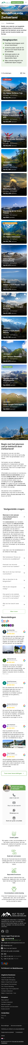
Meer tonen (14, 611)
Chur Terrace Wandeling (7, 986)
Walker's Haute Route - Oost (8, 993)
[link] (14, 811)
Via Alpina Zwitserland (7, 991)
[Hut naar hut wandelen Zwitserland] (14, 914)
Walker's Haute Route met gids (9, 982)
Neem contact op (17, 2)
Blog (2, 1017)
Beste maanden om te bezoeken (9, 1006)
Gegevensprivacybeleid (7, 1032)
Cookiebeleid (19, 1032)
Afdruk (3, 1035)
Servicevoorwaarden (16, 1025)
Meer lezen (5, 673)
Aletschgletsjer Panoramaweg (8, 984)
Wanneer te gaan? (6, 1004)
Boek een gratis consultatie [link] (14, 821)
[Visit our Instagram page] (7, 931)
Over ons (3, 1015)
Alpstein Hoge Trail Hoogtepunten (10, 988)
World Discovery (18, 968)
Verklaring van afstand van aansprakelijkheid (12, 1029)
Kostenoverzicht (5, 1008)
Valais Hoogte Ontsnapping (8, 979)
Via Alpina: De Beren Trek (7, 977)
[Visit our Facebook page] (2, 931)
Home (2, 23)
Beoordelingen (5, 1025)
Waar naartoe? (5, 1000)
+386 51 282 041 (14, 798)
